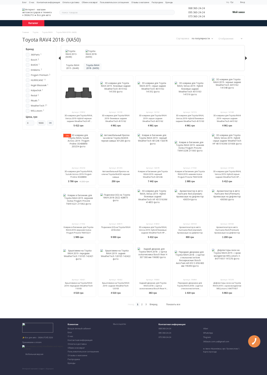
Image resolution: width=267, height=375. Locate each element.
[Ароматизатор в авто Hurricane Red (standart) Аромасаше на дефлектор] (190, 205)
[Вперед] (246, 58)
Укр (227, 2)
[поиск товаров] (172, 12)
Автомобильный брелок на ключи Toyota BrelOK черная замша (116, 174)
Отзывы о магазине (140, 2)
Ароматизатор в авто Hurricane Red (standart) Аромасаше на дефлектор (190, 230)
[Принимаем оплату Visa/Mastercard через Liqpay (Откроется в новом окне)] (42, 347)
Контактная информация (48, 2)
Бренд (30, 49)
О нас (31, 2)
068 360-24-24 (196, 8)
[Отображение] (239, 38)
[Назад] (60, 58)
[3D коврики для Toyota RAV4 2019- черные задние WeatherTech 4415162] (227, 93)
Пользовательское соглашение (114, 2)
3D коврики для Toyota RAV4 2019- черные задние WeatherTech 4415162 (227, 118)
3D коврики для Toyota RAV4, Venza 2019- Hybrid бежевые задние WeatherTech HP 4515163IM (153, 231)
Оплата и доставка (70, 2)
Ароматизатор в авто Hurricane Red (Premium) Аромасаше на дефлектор (227, 230)
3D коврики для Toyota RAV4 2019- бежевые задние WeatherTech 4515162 (115, 118)
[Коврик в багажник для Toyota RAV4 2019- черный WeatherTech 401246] (153, 149)
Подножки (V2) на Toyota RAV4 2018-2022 (115, 228)
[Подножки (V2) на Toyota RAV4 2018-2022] (115, 205)
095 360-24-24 (196, 12)
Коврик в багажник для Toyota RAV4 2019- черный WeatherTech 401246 (153, 174)
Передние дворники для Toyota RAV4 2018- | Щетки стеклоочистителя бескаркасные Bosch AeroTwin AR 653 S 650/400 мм (190, 289)
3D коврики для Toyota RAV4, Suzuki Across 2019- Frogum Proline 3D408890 (78, 174)
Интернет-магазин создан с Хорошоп (38, 369)
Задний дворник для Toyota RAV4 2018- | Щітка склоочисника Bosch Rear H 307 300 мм (152, 287)
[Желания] (220, 12)
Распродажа (157, 2)
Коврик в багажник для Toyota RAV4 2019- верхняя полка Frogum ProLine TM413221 (78, 230)
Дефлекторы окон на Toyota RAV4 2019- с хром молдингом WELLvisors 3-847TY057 (227, 286)
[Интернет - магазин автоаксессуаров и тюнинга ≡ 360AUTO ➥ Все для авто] (37, 327)
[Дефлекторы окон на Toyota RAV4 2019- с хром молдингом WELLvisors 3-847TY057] (227, 260)
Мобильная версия (34, 354)
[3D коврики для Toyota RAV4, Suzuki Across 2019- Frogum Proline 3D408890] (78, 149)
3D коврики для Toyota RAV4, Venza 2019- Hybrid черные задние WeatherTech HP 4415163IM (78, 119)
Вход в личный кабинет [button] (79, 328)
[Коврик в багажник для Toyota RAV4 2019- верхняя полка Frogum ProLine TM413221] (78, 205)
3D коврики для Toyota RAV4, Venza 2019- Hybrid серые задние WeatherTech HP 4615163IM (227, 175)
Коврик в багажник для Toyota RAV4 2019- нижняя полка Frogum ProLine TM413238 (190, 174)
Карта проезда (210, 351)
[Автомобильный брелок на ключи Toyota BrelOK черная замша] (115, 149)
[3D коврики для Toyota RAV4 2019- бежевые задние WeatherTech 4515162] (115, 93)
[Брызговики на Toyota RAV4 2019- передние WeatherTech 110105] (78, 260)
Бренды (169, 2)
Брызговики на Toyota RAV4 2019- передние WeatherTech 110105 (78, 286)
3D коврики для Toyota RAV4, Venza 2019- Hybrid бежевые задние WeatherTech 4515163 (190, 118)
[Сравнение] (212, 12)
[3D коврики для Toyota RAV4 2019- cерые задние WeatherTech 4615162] (153, 93)
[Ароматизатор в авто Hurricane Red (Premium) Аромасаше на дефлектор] (227, 205)
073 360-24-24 (196, 16)
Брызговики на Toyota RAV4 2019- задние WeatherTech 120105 (115, 286)
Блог (24, 2)
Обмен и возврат (89, 2)
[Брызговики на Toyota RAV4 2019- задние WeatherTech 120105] (115, 260)
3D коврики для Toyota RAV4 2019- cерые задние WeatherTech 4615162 (152, 118)
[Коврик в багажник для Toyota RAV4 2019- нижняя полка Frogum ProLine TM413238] (190, 149)
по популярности (201, 38)
